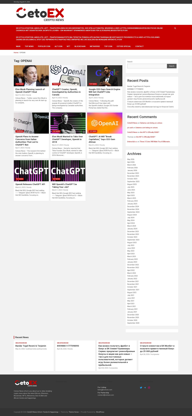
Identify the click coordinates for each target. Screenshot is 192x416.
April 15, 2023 (20, 95)
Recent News (22, 337)
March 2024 (131, 226)
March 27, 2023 (57, 145)
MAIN (18, 46)
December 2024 (133, 207)
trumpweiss (113, 368)
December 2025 (133, 173)
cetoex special (124, 46)
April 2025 (131, 195)
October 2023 (132, 237)
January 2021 (132, 312)
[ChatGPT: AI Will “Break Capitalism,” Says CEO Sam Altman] (104, 123)
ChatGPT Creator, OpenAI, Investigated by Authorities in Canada (66, 92)
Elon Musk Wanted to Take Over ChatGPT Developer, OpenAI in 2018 (67, 139)
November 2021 (133, 284)
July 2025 (130, 187)
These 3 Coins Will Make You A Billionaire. (155, 142)
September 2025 (133, 182)
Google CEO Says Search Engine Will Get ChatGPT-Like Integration (104, 92)
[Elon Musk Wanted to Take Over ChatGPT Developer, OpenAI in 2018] (68, 123)
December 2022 (133, 265)
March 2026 (131, 165)
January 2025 (132, 204)
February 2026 (132, 168)
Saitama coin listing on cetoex (151, 123)
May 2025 (130, 193)
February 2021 (132, 309)
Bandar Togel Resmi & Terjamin (138, 86)
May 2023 (130, 251)
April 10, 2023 (57, 98)
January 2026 (132, 170)
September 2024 (133, 212)
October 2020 (132, 320)
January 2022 (132, 279)
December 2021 (133, 281)
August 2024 (132, 215)
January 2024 (132, 229)
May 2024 (130, 220)
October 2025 (132, 179)
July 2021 (130, 295)
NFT (68, 46)
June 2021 (131, 298)
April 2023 (131, 254)
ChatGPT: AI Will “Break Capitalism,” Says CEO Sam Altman (102, 139)
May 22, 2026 (20, 349)
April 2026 (131, 162)
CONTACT (139, 46)
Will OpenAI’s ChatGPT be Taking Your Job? (64, 185)
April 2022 (131, 270)
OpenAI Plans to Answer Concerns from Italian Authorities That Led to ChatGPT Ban (27, 140)
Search (129, 62)
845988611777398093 (135, 89)
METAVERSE (95, 46)
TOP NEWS (29, 46)
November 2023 (133, 234)
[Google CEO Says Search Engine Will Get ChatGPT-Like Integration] (104, 75)
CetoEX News (132, 123)
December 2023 (133, 231)
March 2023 (131, 256)
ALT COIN (58, 46)
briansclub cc (132, 142)
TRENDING (56, 84)
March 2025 (131, 198)
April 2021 (131, 304)
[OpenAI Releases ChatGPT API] (31, 170)
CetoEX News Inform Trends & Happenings (42, 412)
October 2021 (132, 287)
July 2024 (130, 218)
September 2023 (133, 240)
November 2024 (133, 209)
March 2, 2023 (20, 187)
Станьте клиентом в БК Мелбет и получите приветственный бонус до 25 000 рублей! (157, 349)
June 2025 (131, 190)
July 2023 (130, 245)
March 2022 (131, 273)
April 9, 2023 (93, 98)
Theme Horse (74, 412)
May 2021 (130, 301)
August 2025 (132, 184)
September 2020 (133, 323)
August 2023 (132, 243)
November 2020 (133, 317)
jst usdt (130, 128)
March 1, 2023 (57, 190)
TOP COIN (108, 46)
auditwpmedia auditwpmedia (36, 349)
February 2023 (132, 259)
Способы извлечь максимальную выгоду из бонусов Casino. (150, 107)
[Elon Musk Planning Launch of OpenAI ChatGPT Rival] (31, 75)
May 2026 (130, 159)
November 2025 (133, 176)
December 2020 (133, 315)
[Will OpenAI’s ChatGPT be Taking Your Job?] (68, 170)
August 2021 (132, 292)
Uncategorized (21, 343)
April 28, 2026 (62, 349)
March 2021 (131, 306)
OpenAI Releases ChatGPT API (30, 184)
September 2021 (133, 290)
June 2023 (131, 248)
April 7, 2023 (19, 148)
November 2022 (133, 268)
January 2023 (132, 262)
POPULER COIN (44, 46)
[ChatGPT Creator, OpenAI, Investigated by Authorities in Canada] (68, 75)
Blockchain (80, 46)
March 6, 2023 (94, 145)
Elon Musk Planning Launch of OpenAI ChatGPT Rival (30, 90)
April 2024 (131, 223)
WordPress (100, 412)
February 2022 (132, 276)
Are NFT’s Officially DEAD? (149, 132)
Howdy (28, 95)
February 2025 (132, 201)
